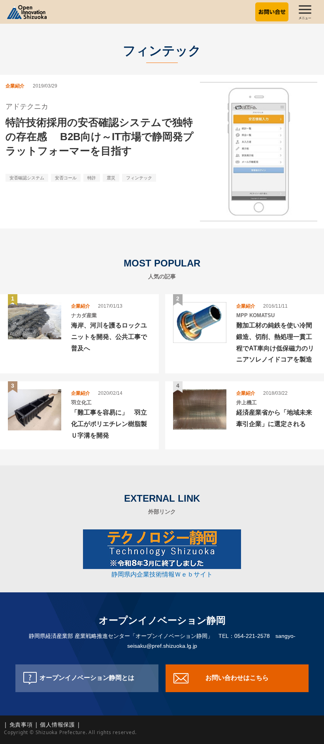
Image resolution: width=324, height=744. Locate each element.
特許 (91, 177)
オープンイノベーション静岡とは (87, 677)
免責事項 (21, 724)
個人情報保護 (57, 724)
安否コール (66, 177)
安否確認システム (26, 177)
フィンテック (139, 177)
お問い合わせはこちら (237, 677)
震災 (111, 177)
